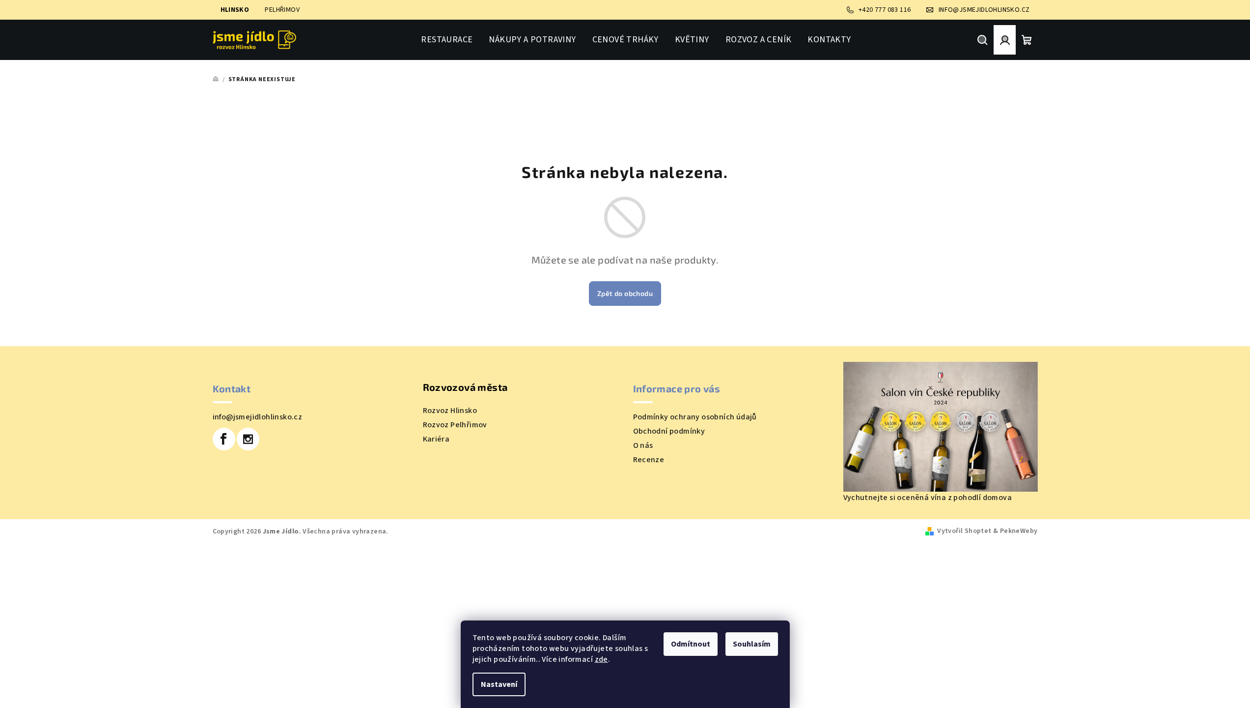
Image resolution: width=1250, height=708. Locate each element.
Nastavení (499, 684)
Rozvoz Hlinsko (450, 410)
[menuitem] (446, 40)
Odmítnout (690, 644)
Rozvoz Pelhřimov (455, 424)
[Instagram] (248, 439)
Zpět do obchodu (625, 293)
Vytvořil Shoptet (964, 531)
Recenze (649, 459)
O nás (643, 445)
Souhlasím (752, 644)
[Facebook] (224, 439)
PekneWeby (1019, 531)
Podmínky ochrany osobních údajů (695, 417)
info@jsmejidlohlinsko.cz (258, 417)
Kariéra (436, 439)
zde (601, 659)
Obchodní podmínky (669, 431)
